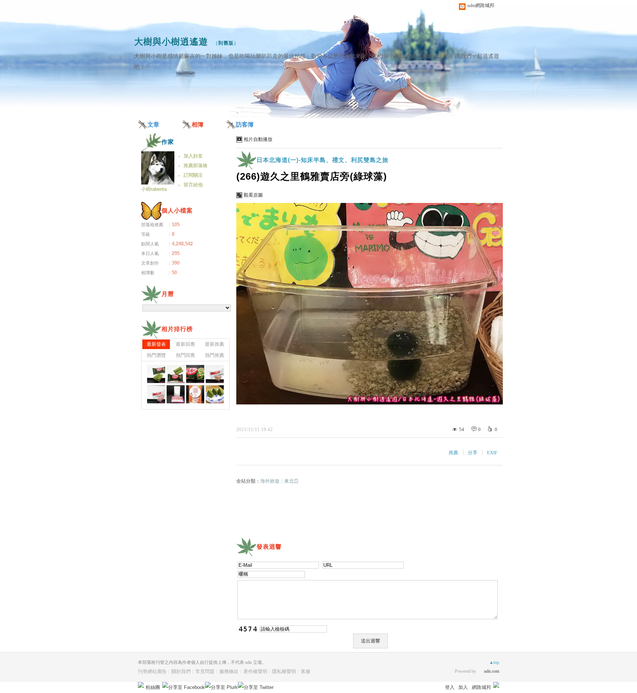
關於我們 (181, 671)
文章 (153, 124)
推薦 (453, 452)
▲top (494, 662)
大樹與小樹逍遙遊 (171, 41)
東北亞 (291, 481)
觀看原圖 (253, 195)
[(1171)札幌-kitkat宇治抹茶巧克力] (156, 374)
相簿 (197, 124)
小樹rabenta (154, 189)
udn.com (491, 671)
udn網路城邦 (480, 5)
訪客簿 (245, 124)
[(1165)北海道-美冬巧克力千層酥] (195, 394)
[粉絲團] (141, 685)
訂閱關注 (193, 175)
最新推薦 (214, 344)
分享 (472, 452)
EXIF (492, 452)
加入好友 (193, 156)
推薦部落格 (196, 165)
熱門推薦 (214, 355)
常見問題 (205, 671)
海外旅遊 (269, 481)
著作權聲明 (255, 671)
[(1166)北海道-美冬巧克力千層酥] (176, 394)
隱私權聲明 (284, 671)
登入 (450, 687)
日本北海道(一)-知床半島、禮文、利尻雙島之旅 (323, 160)
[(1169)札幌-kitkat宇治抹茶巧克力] (195, 374)
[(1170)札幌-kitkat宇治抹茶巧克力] (176, 374)
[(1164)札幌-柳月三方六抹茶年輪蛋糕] (215, 394)
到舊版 (226, 43)
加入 (463, 687)
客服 (305, 671)
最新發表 (156, 344)
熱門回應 (185, 355)
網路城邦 (481, 687)
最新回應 (185, 344)
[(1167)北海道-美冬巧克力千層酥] (156, 394)
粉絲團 (153, 687)
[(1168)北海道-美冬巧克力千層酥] (215, 374)
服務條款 (229, 671)
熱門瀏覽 (156, 355)
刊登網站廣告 (152, 671)
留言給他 (193, 184)
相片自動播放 (258, 139)
